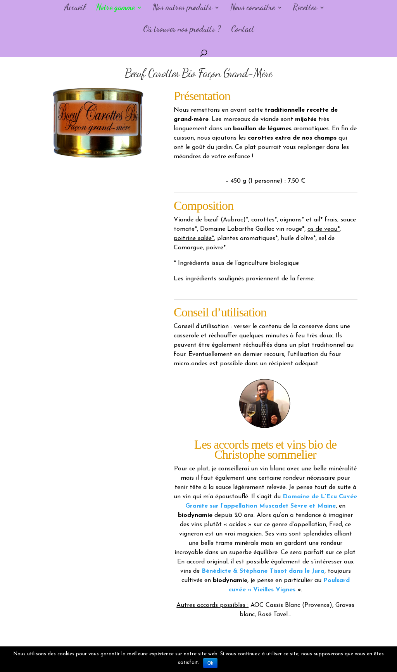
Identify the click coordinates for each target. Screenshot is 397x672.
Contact (242, 30)
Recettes (305, 8)
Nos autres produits (182, 8)
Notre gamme (115, 8)
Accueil (75, 8)
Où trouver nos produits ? (182, 30)
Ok (210, 663)
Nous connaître (252, 8)
